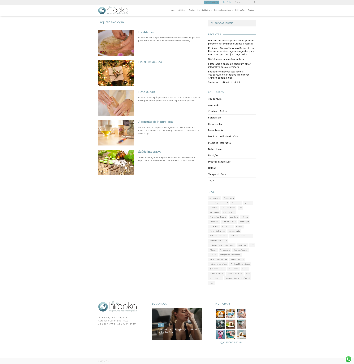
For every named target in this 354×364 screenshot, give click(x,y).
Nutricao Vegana (240, 250)
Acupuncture (214, 198)
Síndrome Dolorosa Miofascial (238, 278)
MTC (252, 245)
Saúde (245, 269)
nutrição (212, 255)
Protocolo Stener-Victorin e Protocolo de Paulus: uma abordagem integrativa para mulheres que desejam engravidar (231, 51)
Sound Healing (215, 278)
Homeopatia (215, 124)
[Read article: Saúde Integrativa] (116, 162)
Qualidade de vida (217, 269)
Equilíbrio (234, 217)
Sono (248, 274)
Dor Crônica (214, 212)
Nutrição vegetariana (218, 259)
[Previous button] (161, 324)
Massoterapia (215, 130)
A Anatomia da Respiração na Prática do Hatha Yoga (178, 331)
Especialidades (203, 10)
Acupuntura (215, 98)
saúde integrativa (234, 274)
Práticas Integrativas (222, 10)
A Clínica (181, 10)
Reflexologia (146, 92)
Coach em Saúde (217, 111)
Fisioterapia (214, 117)
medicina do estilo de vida (241, 236)
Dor (240, 208)
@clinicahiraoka (231, 342)
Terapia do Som (217, 174)
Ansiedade (236, 203)
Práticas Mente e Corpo (240, 264)
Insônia (239, 226)
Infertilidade (227, 226)
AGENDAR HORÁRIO (224, 23)
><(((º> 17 (103, 361)
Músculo (212, 250)
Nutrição (213, 155)
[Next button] (193, 324)
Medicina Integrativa (219, 143)
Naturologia (215, 149)
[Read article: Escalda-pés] (116, 43)
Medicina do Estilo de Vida (223, 136)
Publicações (240, 10)
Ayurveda (213, 105)
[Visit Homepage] (113, 10)
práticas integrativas (218, 264)
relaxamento (233, 269)
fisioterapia (244, 222)
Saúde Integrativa (149, 152)
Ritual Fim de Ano (150, 62)
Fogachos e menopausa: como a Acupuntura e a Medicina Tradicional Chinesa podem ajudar (228, 74)
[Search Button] (254, 2)
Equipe (192, 10)
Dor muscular (228, 212)
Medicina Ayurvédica (218, 236)
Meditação (242, 245)
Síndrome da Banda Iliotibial (224, 82)
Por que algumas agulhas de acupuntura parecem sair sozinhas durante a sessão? (231, 42)
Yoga (211, 180)
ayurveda (248, 203)
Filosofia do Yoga (229, 222)
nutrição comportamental (230, 255)
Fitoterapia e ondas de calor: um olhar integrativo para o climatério (229, 65)
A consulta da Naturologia (155, 122)
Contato (251, 10)
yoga (211, 283)
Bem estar (213, 208)
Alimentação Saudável (218, 203)
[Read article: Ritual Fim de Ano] (116, 73)
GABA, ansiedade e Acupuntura (226, 59)
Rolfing (212, 168)
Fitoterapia (213, 226)
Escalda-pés (146, 32)
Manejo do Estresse (217, 231)
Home (172, 10)
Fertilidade (213, 222)
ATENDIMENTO (212, 2)
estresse (245, 217)
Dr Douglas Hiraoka (217, 217)
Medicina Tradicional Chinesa (221, 245)
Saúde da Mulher (216, 274)
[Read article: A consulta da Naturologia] (116, 132)
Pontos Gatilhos (237, 259)
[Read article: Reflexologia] (116, 103)
